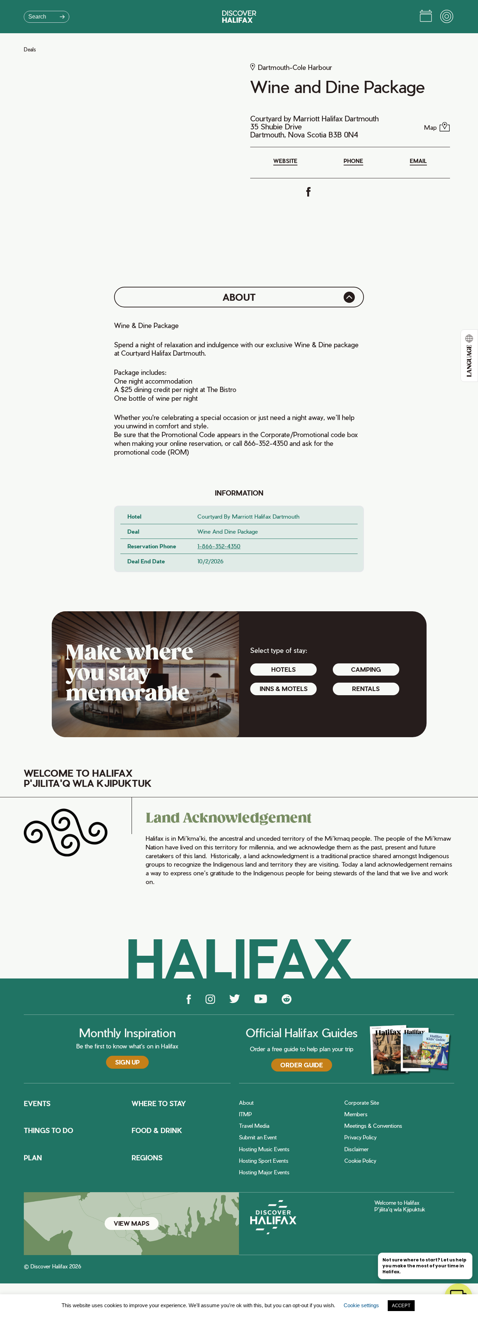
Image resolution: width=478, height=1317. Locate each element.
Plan (33, 1158)
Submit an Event (258, 1137)
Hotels (283, 669)
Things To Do (48, 1130)
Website (285, 161)
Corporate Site (361, 1103)
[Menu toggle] (447, 17)
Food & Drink (157, 1130)
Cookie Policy (360, 1161)
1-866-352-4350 (218, 546)
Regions (147, 1158)
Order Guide (301, 1064)
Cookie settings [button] (361, 1305)
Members (355, 1114)
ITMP (245, 1114)
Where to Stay (159, 1104)
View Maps (131, 1223)
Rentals (366, 688)
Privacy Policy (360, 1137)
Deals (30, 49)
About (246, 1103)
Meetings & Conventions (373, 1126)
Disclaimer (356, 1149)
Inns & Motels (284, 688)
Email (418, 161)
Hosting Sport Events (263, 1161)
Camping (366, 669)
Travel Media (254, 1126)
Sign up (127, 1062)
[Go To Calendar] (426, 17)
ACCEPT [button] (401, 1305)
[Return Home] (239, 16)
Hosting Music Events (264, 1149)
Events (37, 1104)
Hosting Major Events (264, 1172)
